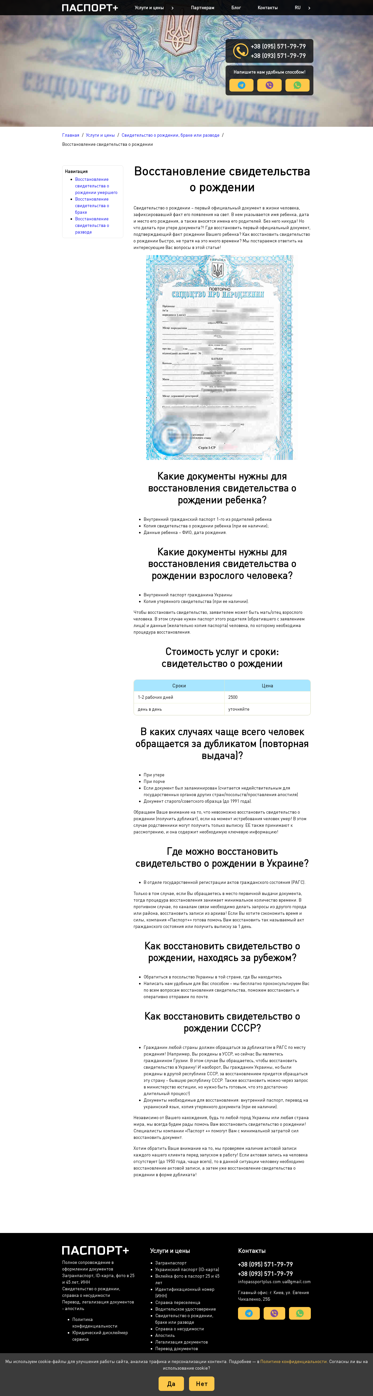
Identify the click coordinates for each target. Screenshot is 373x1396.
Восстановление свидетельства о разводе (92, 225)
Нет (202, 1383)
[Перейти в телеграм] (241, 85)
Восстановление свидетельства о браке (92, 205)
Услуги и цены (149, 7)
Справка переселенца (177, 1302)
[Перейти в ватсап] (297, 85)
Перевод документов (176, 1348)
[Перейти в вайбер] (269, 85)
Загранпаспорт (171, 1262)
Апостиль (165, 1335)
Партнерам (202, 7)
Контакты (268, 7)
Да (171, 1383)
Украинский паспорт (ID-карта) (187, 1269)
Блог (236, 7)
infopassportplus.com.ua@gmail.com (274, 1281)
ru (298, 7)
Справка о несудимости (179, 1328)
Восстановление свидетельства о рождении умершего (96, 185)
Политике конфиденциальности (293, 1361)
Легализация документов (181, 1342)
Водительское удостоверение (185, 1309)
